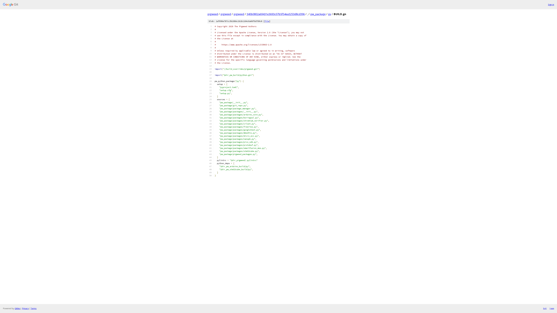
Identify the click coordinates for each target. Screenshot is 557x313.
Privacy (25, 308)
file (267, 21)
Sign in (551, 4)
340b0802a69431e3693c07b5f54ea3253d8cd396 (276, 14)
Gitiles (17, 308)
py (329, 14)
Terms (33, 308)
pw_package (318, 14)
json (551, 308)
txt (545, 308)
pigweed (212, 14)
